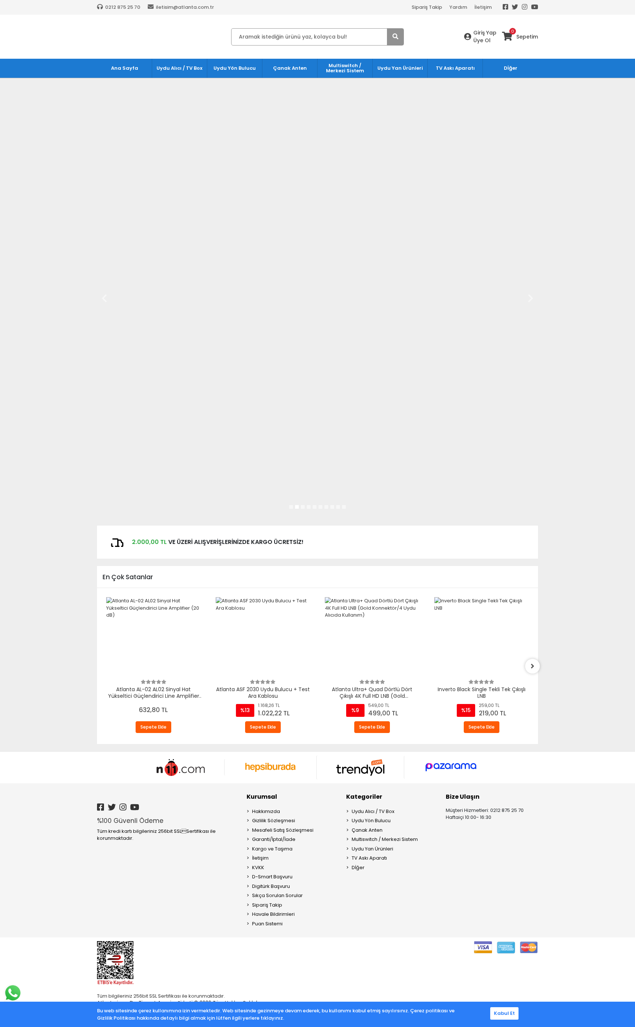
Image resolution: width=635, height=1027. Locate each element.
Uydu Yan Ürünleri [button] (400, 68)
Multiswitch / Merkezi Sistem (385, 839)
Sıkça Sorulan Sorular (277, 895)
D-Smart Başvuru (272, 876)
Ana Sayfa (124, 68)
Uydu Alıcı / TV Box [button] (179, 68)
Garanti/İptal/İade (273, 839)
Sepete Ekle (153, 727)
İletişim (483, 7)
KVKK (258, 867)
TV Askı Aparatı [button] (455, 68)
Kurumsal (262, 796)
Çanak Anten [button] (290, 68)
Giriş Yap (484, 32)
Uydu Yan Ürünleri (372, 848)
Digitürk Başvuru (271, 886)
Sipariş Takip (427, 7)
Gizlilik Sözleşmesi (273, 820)
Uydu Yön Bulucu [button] (235, 68)
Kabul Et (504, 1013)
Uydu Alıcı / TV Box (373, 811)
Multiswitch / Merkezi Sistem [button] (345, 68)
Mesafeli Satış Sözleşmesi (282, 830)
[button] (104, 298)
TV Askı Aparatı (369, 857)
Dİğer (358, 867)
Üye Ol (482, 40)
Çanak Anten (367, 830)
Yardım (458, 7)
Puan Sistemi (267, 923)
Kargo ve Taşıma (272, 848)
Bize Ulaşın (463, 796)
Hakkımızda (266, 811)
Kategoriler (364, 796)
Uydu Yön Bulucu (371, 820)
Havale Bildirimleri (273, 914)
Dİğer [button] (510, 68)
